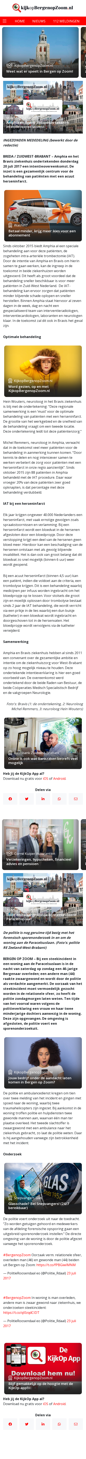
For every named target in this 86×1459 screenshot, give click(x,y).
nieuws (39, 21)
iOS (45, 778)
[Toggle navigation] (4, 21)
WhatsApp (59, 799)
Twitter (26, 799)
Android (59, 778)
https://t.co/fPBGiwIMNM (56, 1265)
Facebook (10, 799)
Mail (76, 799)
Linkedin (43, 799)
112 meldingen (66, 21)
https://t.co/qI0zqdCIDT (21, 1312)
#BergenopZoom (17, 1255)
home (20, 21)
